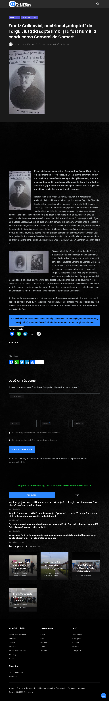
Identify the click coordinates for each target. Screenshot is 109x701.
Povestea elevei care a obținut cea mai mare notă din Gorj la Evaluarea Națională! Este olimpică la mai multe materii (53, 526)
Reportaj (14, 17)
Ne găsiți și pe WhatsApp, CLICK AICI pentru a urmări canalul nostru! (54, 485)
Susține (20, 688)
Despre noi (60, 688)
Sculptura (76, 650)
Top (77, 495)
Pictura (75, 646)
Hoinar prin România (17, 634)
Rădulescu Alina (18, 542)
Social (11, 658)
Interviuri (12, 646)
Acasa (11, 688)
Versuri (44, 650)
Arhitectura (77, 634)
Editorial (12, 638)
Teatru (43, 646)
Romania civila (29, 17)
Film (42, 638)
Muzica (44, 642)
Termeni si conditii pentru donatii (39, 688)
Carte (43, 634)
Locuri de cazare (16, 672)
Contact (81, 688)
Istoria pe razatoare (17, 650)
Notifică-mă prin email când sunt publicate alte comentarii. (36, 433)
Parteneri (72, 688)
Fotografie (76, 638)
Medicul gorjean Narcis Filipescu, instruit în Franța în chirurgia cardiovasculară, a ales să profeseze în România (53, 504)
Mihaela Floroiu (18, 509)
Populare (31, 495)
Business (13, 676)
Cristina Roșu (17, 520)
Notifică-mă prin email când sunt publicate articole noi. (34, 440)
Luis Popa (87, 576)
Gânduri (12, 642)
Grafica (75, 642)
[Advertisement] (54, 141)
